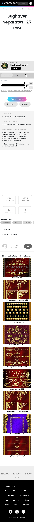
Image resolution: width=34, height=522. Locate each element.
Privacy (26, 500)
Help (6, 500)
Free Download (18, 99)
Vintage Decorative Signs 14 (17, 367)
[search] (22, 3)
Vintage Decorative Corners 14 (17, 411)
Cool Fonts (25, 491)
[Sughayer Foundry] (5, 66)
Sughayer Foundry (19, 65)
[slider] (17, 75)
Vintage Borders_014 (17, 322)
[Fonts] (9, 3)
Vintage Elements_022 (17, 345)
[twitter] (17, 512)
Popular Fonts (10, 486)
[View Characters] (31, 83)
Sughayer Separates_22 (17, 456)
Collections (21, 9)
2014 (9, 198)
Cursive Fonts (10, 495)
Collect (12, 104)
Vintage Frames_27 (17, 434)
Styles (12, 9)
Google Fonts (24, 495)
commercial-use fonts (17, 476)
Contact (16, 68)
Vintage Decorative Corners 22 (17, 300)
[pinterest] (23, 512)
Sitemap (26, 505)
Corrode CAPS (17, 278)
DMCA (16, 505)
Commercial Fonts (11, 491)
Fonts (5, 9)
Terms (7, 505)
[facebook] (10, 512)
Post (28, 246)
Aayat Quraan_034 (17, 389)
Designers (28, 476)
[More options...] (31, 87)
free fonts (6, 476)
